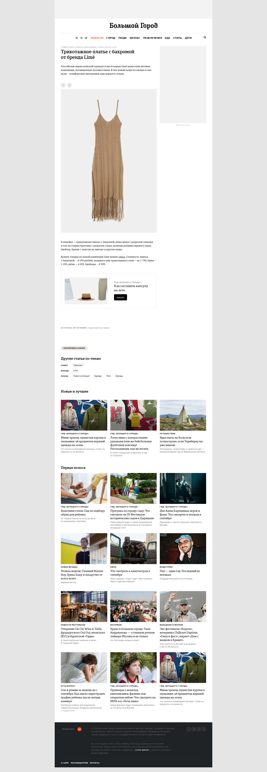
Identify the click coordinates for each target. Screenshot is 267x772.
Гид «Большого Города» (75, 434)
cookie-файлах (142, 750)
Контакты (95, 763)
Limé (75, 370)
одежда (98, 376)
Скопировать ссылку (74, 348)
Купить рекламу (183, 125)
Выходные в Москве (171, 625)
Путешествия (167, 434)
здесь (122, 256)
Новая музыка (69, 567)
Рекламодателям (79, 763)
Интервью (116, 625)
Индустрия (166, 567)
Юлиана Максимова (86, 47)
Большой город (68, 729)
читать (121, 297)
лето (108, 376)
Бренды (119, 376)
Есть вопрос (68, 686)
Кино (113, 567)
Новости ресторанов (73, 625)
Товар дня (67, 47)
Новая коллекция (81, 376)
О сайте (65, 763)
